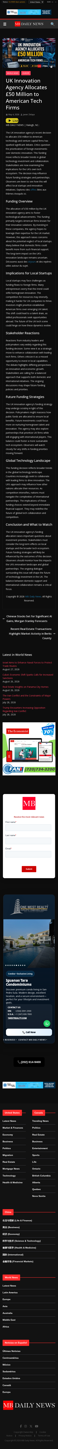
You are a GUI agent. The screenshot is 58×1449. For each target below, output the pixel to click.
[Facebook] (21, 1426)
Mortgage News (11, 1168)
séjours (32, 261)
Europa (6, 1392)
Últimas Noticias (11, 1351)
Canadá (7, 1385)
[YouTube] (36, 1426)
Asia (5, 1306)
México (6, 1364)
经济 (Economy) (11, 1234)
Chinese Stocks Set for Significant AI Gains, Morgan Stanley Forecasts (29, 619)
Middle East (9, 1320)
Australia (7, 1313)
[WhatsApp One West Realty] (47, 1023)
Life (34, 1162)
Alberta (36, 1182)
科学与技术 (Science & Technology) (22, 1241)
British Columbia (41, 1175)
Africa (6, 1326)
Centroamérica (11, 1358)
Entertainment (40, 1148)
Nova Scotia (38, 1196)
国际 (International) (13, 1254)
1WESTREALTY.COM (17, 1018)
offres (33, 189)
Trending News (40, 1121)
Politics (7, 1148)
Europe (26, 73)
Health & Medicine (13, 1182)
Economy (8, 1134)
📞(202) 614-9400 (29, 1062)
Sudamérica (9, 1371)
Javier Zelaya (29, 114)
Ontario (36, 1168)
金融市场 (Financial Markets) (18, 1261)
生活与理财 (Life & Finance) (17, 1220)
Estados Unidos (11, 1378)
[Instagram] (25, 1426)
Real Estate (9, 1162)
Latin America (10, 1292)
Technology (9, 1175)
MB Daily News (33, 596)
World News (12, 73)
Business (8, 1141)
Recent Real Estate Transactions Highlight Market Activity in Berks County (30, 633)
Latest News (9, 1121)
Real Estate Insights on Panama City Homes (25, 686)
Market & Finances (13, 1127)
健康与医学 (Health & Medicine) (19, 1247)
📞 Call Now (29, 1032)
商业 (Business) (11, 1227)
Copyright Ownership (23, 1432)
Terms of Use (44, 1435)
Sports (35, 1155)
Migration (8, 1155)
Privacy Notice (25, 1435)
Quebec (36, 1189)
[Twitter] (30, 1426)
